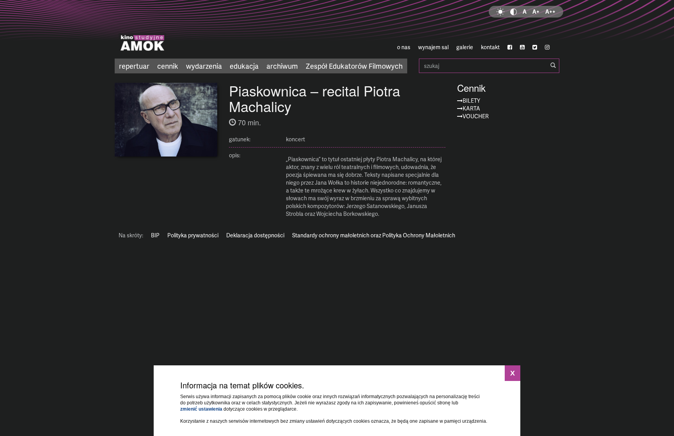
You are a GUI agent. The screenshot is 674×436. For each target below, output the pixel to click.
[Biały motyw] (500, 12)
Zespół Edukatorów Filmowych (354, 66)
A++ (550, 11)
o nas (403, 47)
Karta (471, 108)
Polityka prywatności (192, 235)
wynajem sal (433, 47)
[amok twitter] (535, 47)
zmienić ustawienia (201, 409)
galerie (464, 47)
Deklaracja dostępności (255, 235)
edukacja (244, 66)
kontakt (490, 47)
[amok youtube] (522, 47)
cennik (167, 66)
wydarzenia (204, 66)
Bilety (471, 100)
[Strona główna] (189, 29)
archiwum (282, 66)
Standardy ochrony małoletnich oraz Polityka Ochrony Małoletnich (373, 235)
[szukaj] (553, 65)
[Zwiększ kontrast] (513, 12)
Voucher (476, 116)
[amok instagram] (547, 47)
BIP (155, 235)
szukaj (489, 66)
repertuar (134, 66)
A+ (535, 11)
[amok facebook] (510, 47)
